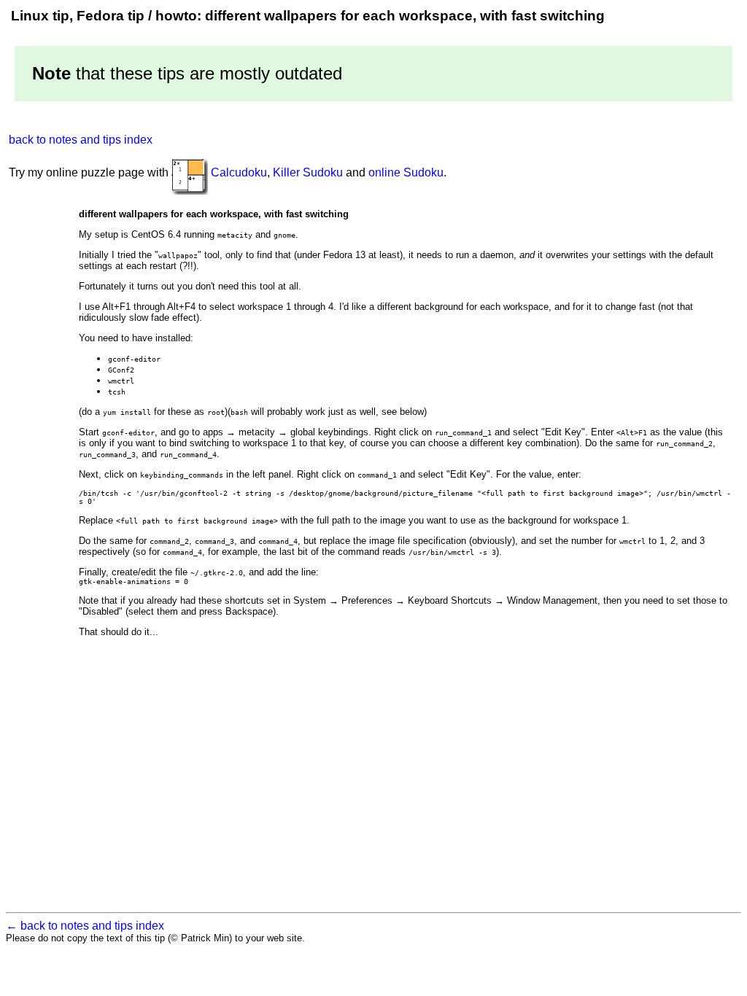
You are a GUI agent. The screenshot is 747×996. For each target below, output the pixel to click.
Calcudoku (239, 172)
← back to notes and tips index (85, 925)
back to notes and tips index (80, 139)
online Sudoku (406, 172)
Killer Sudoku (308, 172)
